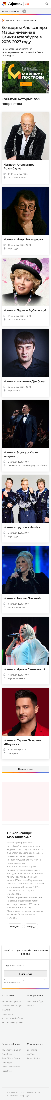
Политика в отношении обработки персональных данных (13, 1018)
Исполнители (29, 20)
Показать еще (25, 769)
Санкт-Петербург (35, 1001)
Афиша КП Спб (12, 20)
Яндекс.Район (33, 1058)
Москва (30, 1005)
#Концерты (15, 926)
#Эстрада (31, 926)
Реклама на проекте (11, 1001)
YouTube (31, 1054)
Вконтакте (32, 1049)
